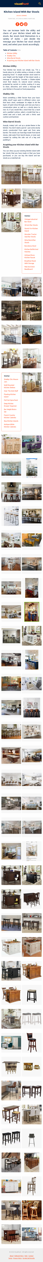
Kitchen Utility (12, 53)
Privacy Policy (17, 1258)
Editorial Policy (19, 1256)
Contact (30, 1256)
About (12, 1256)
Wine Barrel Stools (13, 58)
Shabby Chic (11, 56)
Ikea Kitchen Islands (11, 421)
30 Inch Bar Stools (31, 225)
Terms (10, 1258)
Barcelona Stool (30, 246)
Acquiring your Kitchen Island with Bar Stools (23, 60)
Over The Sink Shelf (11, 391)
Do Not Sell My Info (29, 1258)
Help (26, 1256)
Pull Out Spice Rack (11, 400)
